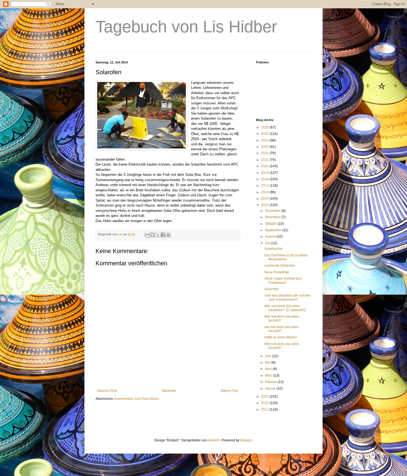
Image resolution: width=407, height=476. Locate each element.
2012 (265, 403)
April (269, 369)
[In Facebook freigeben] (163, 235)
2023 (265, 147)
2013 (265, 396)
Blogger (246, 440)
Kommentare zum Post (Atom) (136, 399)
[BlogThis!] (152, 235)
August (270, 236)
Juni (268, 356)
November (273, 217)
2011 (265, 409)
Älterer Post (229, 391)
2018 (265, 179)
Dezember (273, 211)
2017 (265, 185)
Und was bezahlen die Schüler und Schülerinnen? (287, 297)
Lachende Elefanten (279, 265)
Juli (268, 243)
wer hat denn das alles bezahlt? (281, 329)
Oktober (271, 224)
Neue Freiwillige (276, 272)
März (269, 375)
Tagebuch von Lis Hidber (186, 26)
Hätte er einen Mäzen (280, 337)
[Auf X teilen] (158, 235)
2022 (265, 153)
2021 (265, 160)
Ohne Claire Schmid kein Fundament (283, 280)
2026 (265, 127)
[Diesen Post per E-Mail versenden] (147, 235)
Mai (268, 362)
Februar (271, 382)
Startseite (169, 391)
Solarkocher (273, 249)
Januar (270, 388)
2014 (265, 205)
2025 (265, 134)
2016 (265, 192)
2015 (265, 198)
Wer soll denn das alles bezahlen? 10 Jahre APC (285, 308)
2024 (265, 140)
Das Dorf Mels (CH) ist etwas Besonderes (286, 257)
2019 (265, 173)
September (273, 230)
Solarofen (271, 289)
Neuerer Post (107, 391)
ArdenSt (214, 440)
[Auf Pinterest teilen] (168, 235)
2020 (265, 166)
